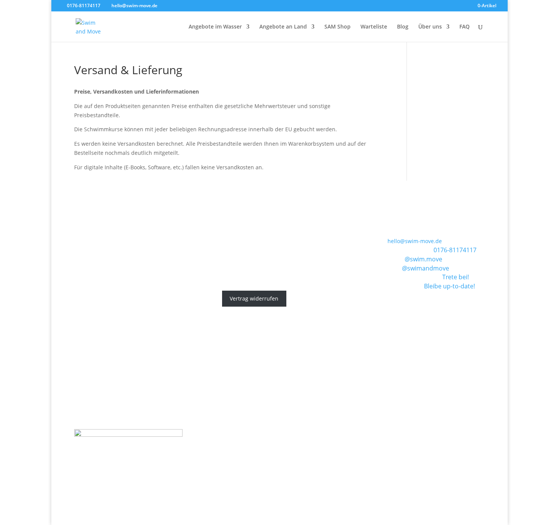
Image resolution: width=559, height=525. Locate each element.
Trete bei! (455, 277)
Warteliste (373, 27)
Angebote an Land (283, 27)
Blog (402, 27)
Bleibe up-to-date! (449, 286)
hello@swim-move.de (414, 241)
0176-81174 (450, 250)
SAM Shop (337, 27)
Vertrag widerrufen (254, 298)
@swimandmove (425, 268)
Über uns (430, 27)
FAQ (464, 27)
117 (471, 250)
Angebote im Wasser (215, 27)
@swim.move (423, 259)
